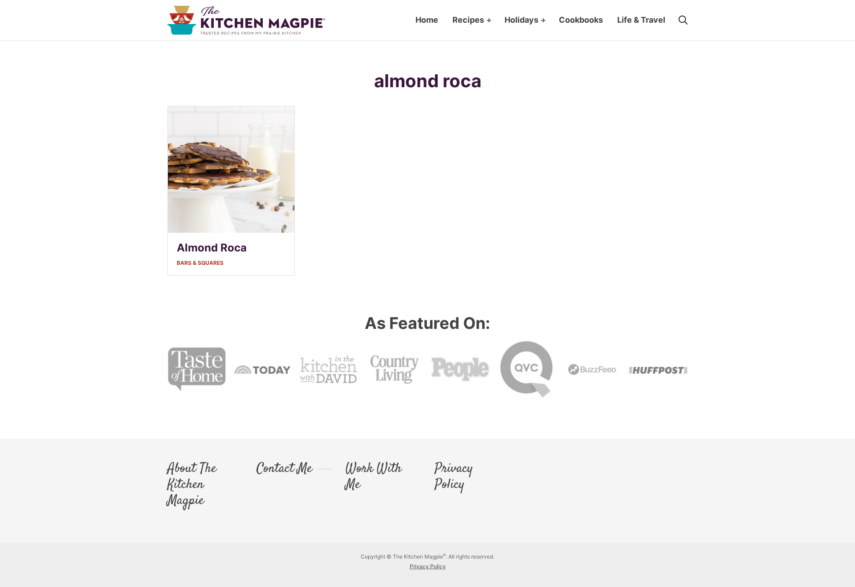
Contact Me (284, 469)
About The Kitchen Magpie (191, 485)
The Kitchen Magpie (246, 20)
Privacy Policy (454, 477)
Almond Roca (212, 247)
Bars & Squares (200, 262)
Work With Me (374, 477)
